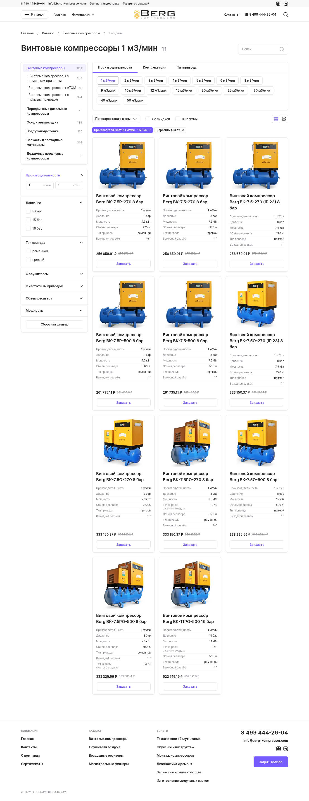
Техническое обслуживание (178, 739)
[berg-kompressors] (278, 748)
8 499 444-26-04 (33, 3)
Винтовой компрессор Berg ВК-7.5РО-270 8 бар (188, 476)
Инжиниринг (81, 14)
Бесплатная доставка (104, 3)
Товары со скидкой (136, 3)
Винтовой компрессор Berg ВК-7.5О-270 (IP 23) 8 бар (256, 340)
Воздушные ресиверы (106, 755)
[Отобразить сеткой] (276, 119)
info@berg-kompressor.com (67, 3)
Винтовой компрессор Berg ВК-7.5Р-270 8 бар (119, 198)
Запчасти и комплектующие (179, 772)
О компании (30, 755)
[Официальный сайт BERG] (154, 14)
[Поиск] (285, 14)
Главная (59, 14)
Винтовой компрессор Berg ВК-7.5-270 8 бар (185, 198)
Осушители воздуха (104, 747)
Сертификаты (32, 764)
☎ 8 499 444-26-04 (260, 14)
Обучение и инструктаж (175, 747)
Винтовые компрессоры (108, 739)
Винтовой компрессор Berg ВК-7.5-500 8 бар (185, 337)
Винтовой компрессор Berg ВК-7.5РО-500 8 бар (121, 618)
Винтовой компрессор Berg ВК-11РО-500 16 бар (188, 618)
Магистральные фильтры (109, 764)
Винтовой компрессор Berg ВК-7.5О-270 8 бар (120, 476)
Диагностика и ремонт (174, 764)
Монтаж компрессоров (175, 755)
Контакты (231, 14)
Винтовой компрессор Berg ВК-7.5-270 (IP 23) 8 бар (255, 201)
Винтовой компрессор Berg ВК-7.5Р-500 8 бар (119, 337)
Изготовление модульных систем (183, 780)
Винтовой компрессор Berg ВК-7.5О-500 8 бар (253, 476)
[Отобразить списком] (284, 119)
